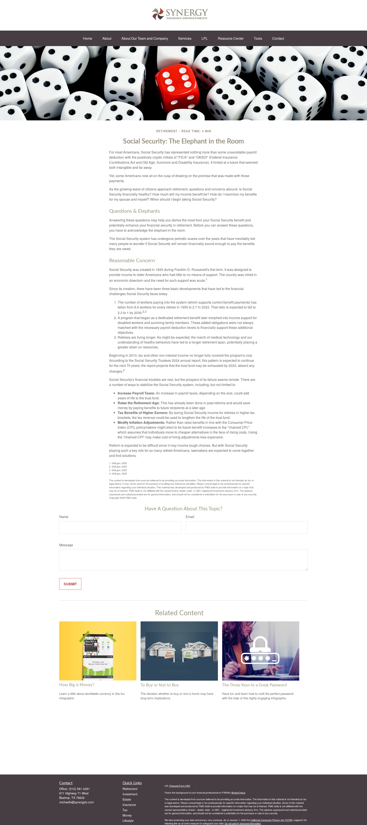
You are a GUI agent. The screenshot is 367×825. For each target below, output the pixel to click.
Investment (130, 794)
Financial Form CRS (179, 785)
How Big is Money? (76, 685)
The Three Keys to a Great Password (254, 685)
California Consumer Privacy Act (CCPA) (272, 820)
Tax (125, 810)
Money (127, 815)
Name (63, 516)
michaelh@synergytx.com (76, 802)
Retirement (130, 789)
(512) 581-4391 (79, 789)
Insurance (129, 804)
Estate (127, 799)
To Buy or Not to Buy (160, 685)
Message (66, 544)
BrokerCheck (238, 792)
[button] (87, 38)
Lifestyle (128, 820)
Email (190, 516)
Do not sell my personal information (243, 823)
